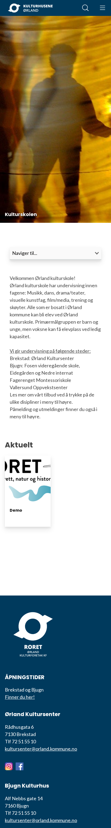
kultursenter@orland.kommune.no (41, 749)
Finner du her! (20, 697)
